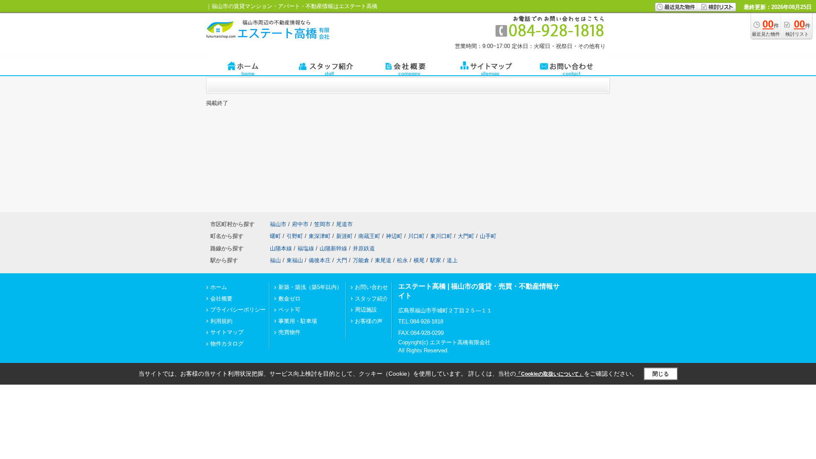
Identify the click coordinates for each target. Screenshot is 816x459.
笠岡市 (322, 224)
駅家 (435, 260)
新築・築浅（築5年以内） (310, 287)
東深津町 (320, 236)
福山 (275, 260)
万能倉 (361, 260)
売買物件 (289, 332)
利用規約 (221, 321)
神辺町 (394, 236)
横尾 (419, 260)
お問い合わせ (371, 287)
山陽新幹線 (333, 248)
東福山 (294, 260)
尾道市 (344, 224)
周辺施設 (366, 309)
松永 (402, 260)
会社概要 (221, 298)
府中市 (300, 224)
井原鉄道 (364, 248)
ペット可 (289, 309)
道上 (452, 260)
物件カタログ (227, 343)
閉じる (660, 374)
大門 (341, 260)
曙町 (275, 236)
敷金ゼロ (289, 298)
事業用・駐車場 (297, 321)
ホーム (218, 287)
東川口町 (441, 236)
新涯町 (344, 236)
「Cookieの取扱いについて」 (550, 374)
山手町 (488, 236)
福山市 (278, 224)
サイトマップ (227, 332)
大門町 (466, 236)
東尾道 (383, 260)
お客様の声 (368, 321)
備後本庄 (320, 260)
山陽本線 (281, 248)
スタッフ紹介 (371, 298)
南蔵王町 (369, 236)
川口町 (416, 236)
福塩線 (306, 248)
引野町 (294, 236)
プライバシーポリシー (238, 309)
